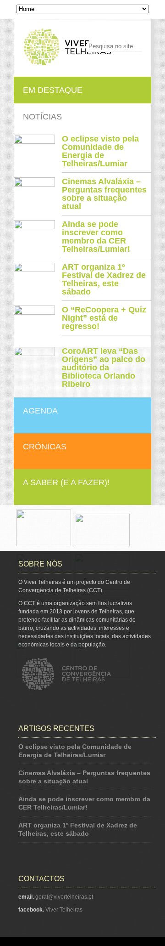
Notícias (42, 116)
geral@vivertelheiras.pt (64, 897)
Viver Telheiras (63, 909)
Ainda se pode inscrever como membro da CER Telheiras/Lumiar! (96, 237)
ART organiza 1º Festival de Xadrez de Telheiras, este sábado (104, 279)
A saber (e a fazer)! (66, 482)
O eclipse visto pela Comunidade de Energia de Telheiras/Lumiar (100, 151)
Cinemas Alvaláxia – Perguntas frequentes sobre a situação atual (104, 194)
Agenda (40, 410)
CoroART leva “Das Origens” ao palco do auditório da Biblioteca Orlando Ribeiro (103, 367)
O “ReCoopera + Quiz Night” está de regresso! (104, 318)
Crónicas (44, 446)
